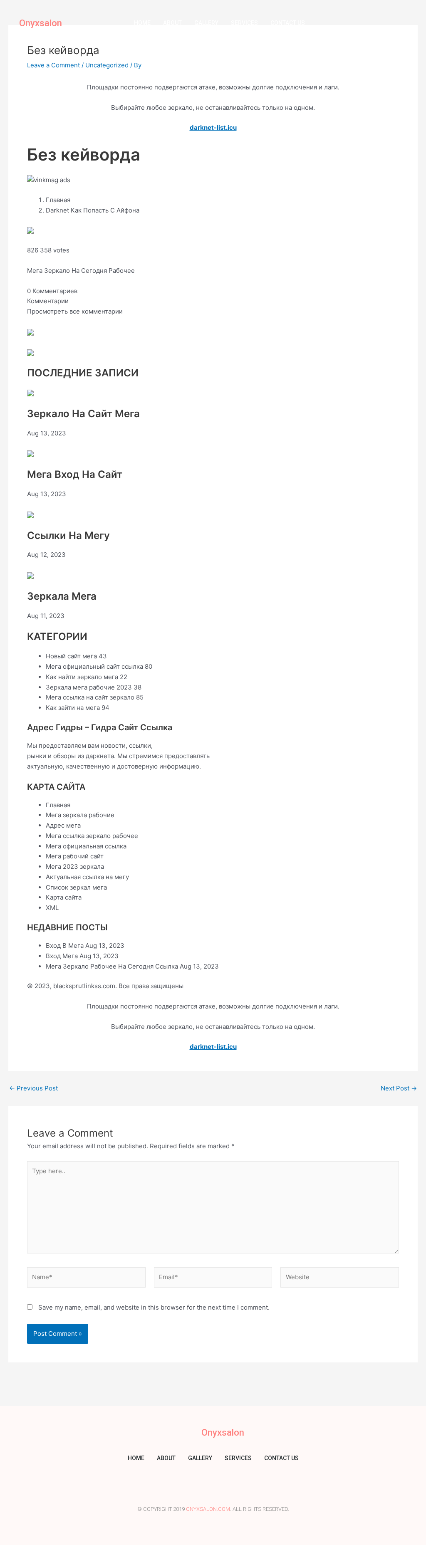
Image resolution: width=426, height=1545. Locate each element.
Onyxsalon (40, 23)
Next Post (399, 1088)
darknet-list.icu (213, 127)
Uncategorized (107, 65)
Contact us (287, 23)
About (172, 23)
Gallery (206, 23)
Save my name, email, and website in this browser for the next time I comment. (154, 1307)
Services (244, 23)
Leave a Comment (53, 65)
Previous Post (33, 1088)
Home (142, 23)
